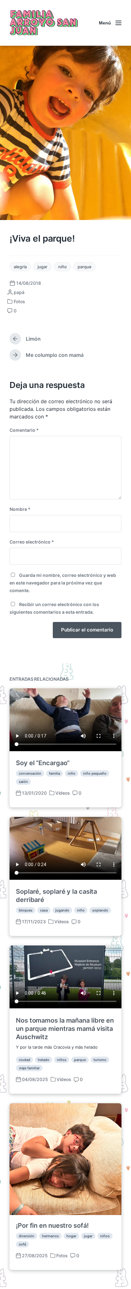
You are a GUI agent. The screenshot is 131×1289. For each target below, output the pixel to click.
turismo (100, 1060)
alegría (20, 266)
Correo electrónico (32, 541)
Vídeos (62, 793)
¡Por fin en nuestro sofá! (52, 1225)
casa (44, 910)
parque (85, 266)
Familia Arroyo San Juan (43, 22)
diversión (26, 1236)
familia (54, 773)
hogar (71, 1236)
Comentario (24, 430)
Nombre (20, 509)
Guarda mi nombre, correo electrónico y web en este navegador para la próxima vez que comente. (63, 582)
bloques (25, 910)
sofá (22, 1244)
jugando (62, 910)
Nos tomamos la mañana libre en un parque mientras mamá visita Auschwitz (65, 1029)
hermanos (50, 1236)
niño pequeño (95, 773)
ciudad (24, 1060)
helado (43, 1060)
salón (23, 781)
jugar (42, 266)
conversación (30, 773)
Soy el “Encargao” (43, 763)
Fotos (19, 301)
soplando (100, 910)
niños (61, 1060)
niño (62, 266)
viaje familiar (29, 1068)
